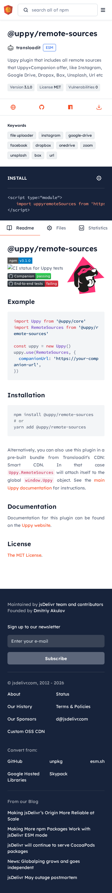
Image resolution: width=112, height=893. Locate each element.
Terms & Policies (73, 706)
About (13, 694)
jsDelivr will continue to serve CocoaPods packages (51, 848)
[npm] (70, 107)
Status (62, 694)
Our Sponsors (21, 719)
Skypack (58, 774)
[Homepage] (13, 107)
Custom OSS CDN (26, 731)
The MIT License (24, 555)
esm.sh (97, 761)
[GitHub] (41, 107)
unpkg (56, 761)
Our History (19, 706)
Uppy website (36, 525)
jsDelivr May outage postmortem (42, 877)
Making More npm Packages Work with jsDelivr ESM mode (48, 832)
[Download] (99, 107)
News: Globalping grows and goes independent (43, 864)
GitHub (14, 761)
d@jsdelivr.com (72, 719)
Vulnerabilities (83, 87)
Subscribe (56, 658)
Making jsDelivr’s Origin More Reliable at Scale (50, 816)
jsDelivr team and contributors (71, 604)
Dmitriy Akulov (49, 610)
